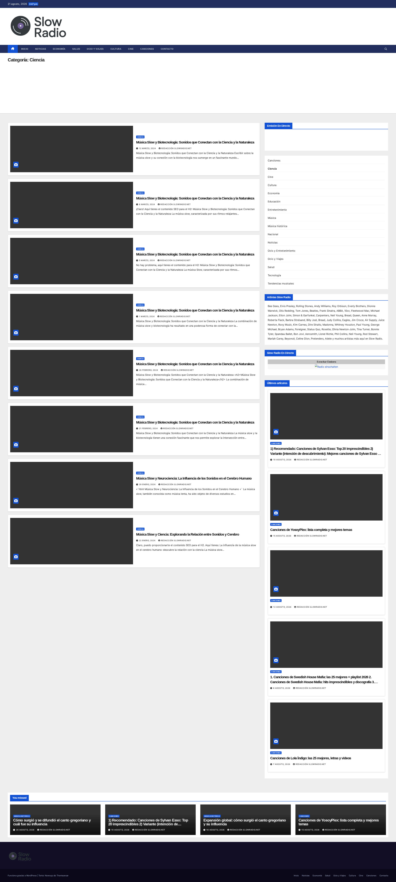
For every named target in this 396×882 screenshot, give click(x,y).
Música (272, 217)
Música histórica (277, 226)
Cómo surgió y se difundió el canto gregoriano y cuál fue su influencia (52, 822)
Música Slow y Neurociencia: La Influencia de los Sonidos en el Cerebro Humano (194, 478)
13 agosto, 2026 (282, 607)
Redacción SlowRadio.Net (176, 148)
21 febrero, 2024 (148, 428)
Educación (274, 201)
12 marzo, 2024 (148, 148)
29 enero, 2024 (147, 484)
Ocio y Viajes (95, 49)
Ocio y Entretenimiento (281, 250)
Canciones (147, 49)
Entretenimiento (277, 209)
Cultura (115, 49)
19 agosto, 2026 (282, 459)
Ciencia (140, 137)
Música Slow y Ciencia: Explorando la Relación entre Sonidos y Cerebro (187, 534)
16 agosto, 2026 (215, 830)
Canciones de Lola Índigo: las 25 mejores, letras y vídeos (310, 758)
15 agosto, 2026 (282, 536)
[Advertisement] (198, 85)
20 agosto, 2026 (25, 830)
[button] (386, 48)
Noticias (40, 49)
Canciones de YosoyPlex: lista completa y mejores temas (311, 530)
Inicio (24, 49)
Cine (130, 49)
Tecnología (274, 275)
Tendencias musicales (281, 283)
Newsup (49, 875)
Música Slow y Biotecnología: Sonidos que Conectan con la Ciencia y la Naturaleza (195, 142)
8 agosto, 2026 (282, 688)
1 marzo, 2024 (147, 316)
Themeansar (63, 875)
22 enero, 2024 (147, 540)
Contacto (167, 49)
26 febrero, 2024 (149, 370)
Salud (76, 49)
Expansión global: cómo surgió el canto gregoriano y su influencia (244, 822)
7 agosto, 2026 (282, 764)
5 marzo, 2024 (147, 260)
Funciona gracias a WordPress (22, 875)
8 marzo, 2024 (147, 204)
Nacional (273, 234)
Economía (59, 49)
